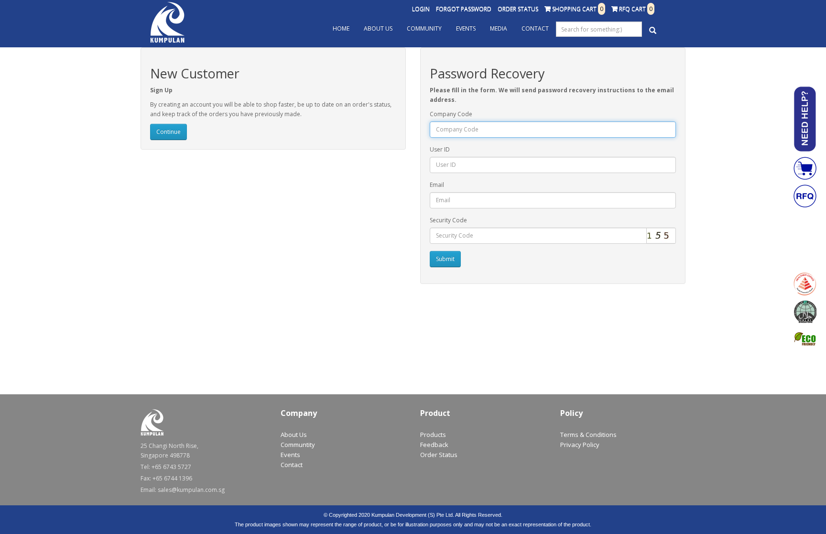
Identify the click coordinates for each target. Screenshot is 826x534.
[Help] (804, 119)
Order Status (518, 9)
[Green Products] (804, 339)
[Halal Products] (804, 311)
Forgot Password (463, 9)
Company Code (451, 114)
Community (424, 28)
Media (498, 28)
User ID (440, 149)
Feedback (434, 444)
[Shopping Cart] (804, 168)
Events (466, 28)
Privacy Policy (579, 444)
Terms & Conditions (588, 434)
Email (437, 185)
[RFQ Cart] (804, 196)
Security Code (448, 220)
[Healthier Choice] (804, 283)
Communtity (298, 444)
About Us (378, 28)
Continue (168, 132)
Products (433, 434)
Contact (535, 28)
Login (421, 9)
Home (341, 28)
